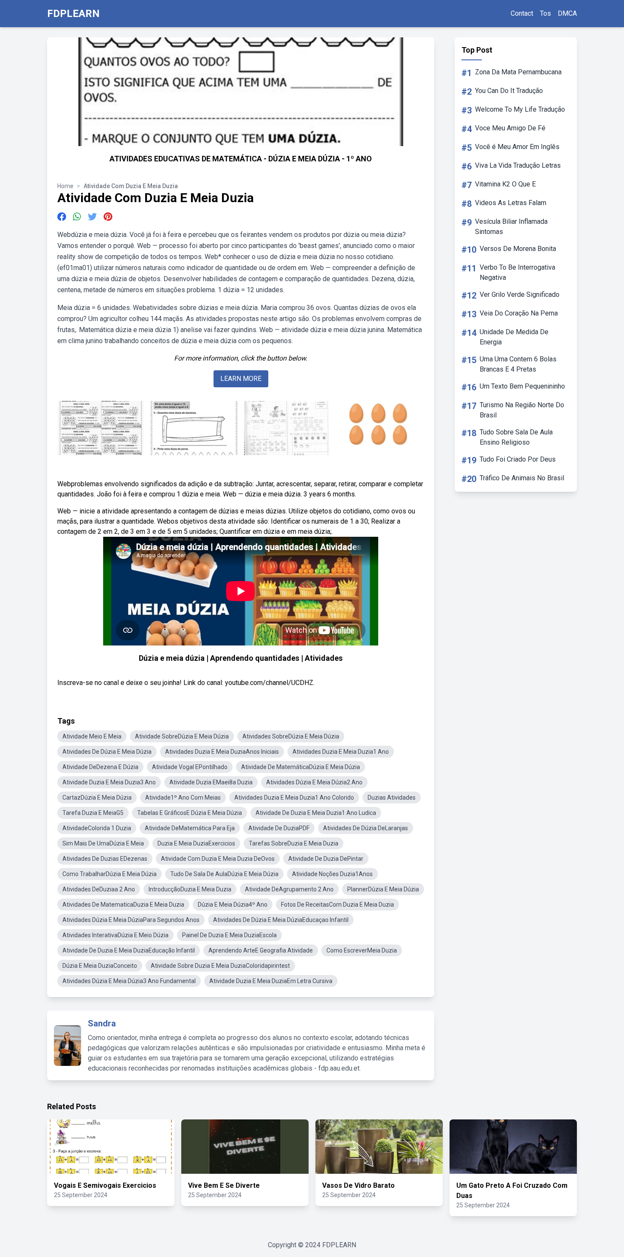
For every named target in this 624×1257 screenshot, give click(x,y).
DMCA (567, 13)
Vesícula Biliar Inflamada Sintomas (511, 226)
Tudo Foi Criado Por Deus (518, 459)
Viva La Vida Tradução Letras (518, 165)
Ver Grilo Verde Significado (519, 294)
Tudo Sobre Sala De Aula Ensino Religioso (516, 437)
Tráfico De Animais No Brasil (522, 478)
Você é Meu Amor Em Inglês (517, 147)
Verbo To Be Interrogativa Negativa (517, 272)
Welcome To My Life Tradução (520, 109)
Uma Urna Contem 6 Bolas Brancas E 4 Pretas (518, 364)
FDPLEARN (73, 14)
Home (65, 186)
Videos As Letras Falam (510, 203)
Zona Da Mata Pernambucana (518, 72)
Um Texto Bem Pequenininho (522, 386)
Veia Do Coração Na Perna (519, 313)
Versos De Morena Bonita (518, 249)
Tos (545, 13)
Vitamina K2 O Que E (505, 184)
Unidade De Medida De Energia (514, 337)
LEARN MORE (240, 379)
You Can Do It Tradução (509, 91)
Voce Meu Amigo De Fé (510, 128)
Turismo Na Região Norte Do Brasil (522, 410)
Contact (522, 13)
